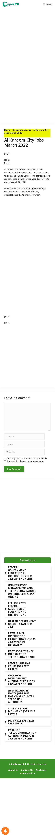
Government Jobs (22, 130)
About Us (13, 770)
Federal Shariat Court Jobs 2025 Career (19, 666)
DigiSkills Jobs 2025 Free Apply (21, 722)
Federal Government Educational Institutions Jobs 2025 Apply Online (20, 573)
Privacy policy (27, 773)
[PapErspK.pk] (10, 4)
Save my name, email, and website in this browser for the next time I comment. (27, 460)
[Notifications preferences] (5, 831)
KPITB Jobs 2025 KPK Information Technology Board (21, 654)
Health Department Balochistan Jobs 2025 (22, 624)
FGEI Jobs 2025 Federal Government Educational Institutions (17, 608)
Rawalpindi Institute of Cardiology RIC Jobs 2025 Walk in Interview (21, 639)
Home (7, 130)
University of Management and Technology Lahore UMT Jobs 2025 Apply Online (22, 591)
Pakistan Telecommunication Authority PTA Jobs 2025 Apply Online (22, 734)
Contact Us (27, 770)
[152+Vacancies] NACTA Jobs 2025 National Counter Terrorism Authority (21, 696)
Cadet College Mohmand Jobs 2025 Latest (21, 711)
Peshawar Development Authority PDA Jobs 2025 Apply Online (21, 680)
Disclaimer (41, 770)
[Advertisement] (27, 39)
